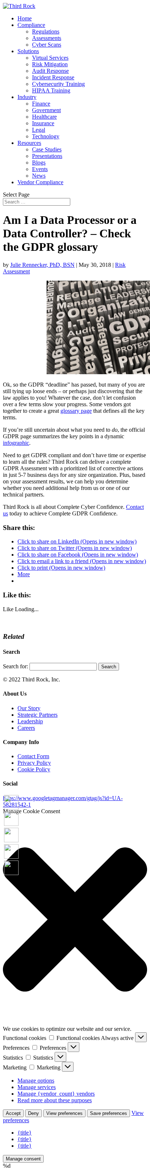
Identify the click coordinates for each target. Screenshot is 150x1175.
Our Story (28, 708)
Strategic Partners (37, 715)
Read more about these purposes (54, 1100)
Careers (26, 728)
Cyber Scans (46, 44)
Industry (26, 97)
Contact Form (33, 756)
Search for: (15, 666)
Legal (38, 130)
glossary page (76, 411)
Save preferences (108, 1113)
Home (24, 18)
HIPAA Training (51, 90)
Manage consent (23, 1159)
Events (40, 169)
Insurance (43, 123)
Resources (29, 143)
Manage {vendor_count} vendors (56, 1094)
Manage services (36, 1087)
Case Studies (47, 149)
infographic (16, 443)
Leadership (30, 721)
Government (46, 110)
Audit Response (50, 71)
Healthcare (44, 117)
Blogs (39, 162)
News (39, 176)
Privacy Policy (34, 763)
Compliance (31, 25)
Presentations (47, 156)
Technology (45, 136)
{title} (24, 1132)
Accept (13, 1113)
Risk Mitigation (50, 64)
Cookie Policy (33, 769)
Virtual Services (50, 58)
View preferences (64, 1113)
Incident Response (53, 77)
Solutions (28, 51)
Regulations (45, 31)
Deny (33, 1113)
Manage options (35, 1080)
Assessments (46, 38)
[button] (75, 920)
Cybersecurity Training (58, 84)
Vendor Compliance (40, 182)
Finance (41, 103)
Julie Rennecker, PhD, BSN (42, 265)
